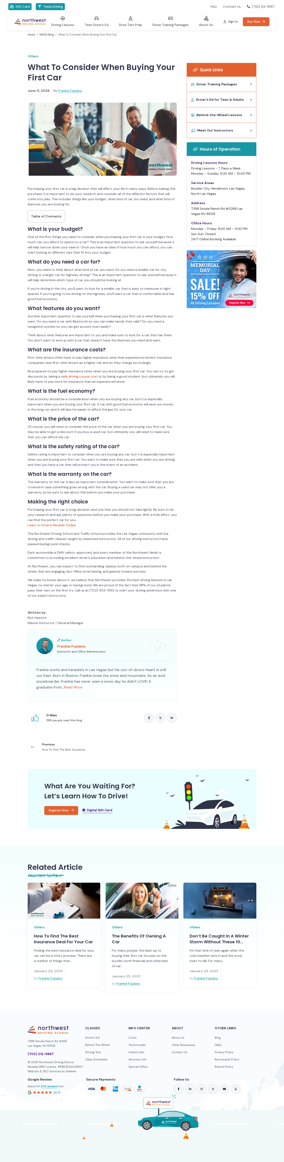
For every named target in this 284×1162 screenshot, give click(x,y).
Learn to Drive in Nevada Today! (52, 525)
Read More (73, 687)
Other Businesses (183, 1045)
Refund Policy (224, 1067)
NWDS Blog (47, 34)
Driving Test (93, 1052)
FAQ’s (218, 1045)
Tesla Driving (53, 7)
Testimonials (137, 1045)
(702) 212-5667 (41, 1054)
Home (31, 34)
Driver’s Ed (92, 1037)
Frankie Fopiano (70, 90)
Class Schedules (96, 1059)
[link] (179, 1089)
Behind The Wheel (97, 1045)
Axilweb (71, 1071)
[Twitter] (160, 718)
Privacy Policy (224, 1052)
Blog (218, 1037)
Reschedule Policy (227, 1059)
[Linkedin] (172, 718)
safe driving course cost (79, 376)
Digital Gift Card (99, 810)
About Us (178, 1037)
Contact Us (232, 6)
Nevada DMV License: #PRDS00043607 (55, 1067)
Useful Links (136, 1052)
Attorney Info (137, 1059)
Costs (132, 1037)
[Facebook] (149, 718)
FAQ (214, 6)
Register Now (59, 810)
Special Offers (138, 1067)
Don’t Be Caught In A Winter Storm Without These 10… (219, 939)
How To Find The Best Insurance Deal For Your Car (63, 939)
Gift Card (23, 6)
